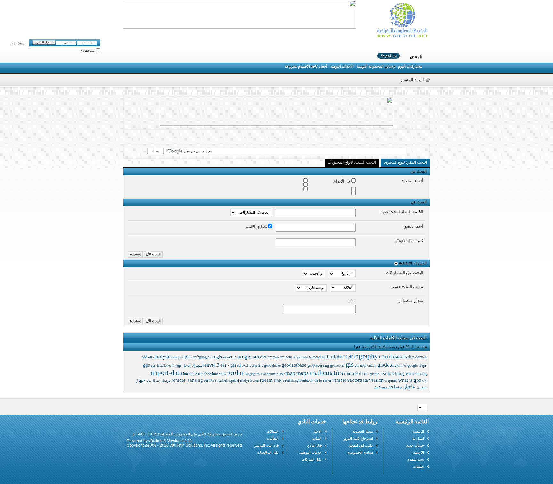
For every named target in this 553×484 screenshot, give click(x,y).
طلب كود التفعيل (360, 445)
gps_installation (161, 365)
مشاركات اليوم (410, 66)
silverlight (221, 380)
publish (374, 374)
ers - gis (228, 365)
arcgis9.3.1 (229, 357)
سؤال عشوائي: (410, 300)
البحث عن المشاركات (404, 272)
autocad (315, 357)
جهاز (140, 380)
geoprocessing (318, 365)
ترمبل (166, 380)
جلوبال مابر (153, 380)
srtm (256, 380)
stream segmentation (298, 380)
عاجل (409, 386)
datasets (398, 356)
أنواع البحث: (412, 180)
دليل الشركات (312, 459)
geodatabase (294, 365)
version (376, 380)
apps (187, 356)
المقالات (273, 431)
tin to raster (322, 380)
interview (219, 373)
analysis (162, 356)
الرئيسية (418, 431)
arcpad (297, 357)
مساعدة (18, 43)
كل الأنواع (342, 181)
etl (239, 365)
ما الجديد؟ (389, 55)
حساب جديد (415, 445)
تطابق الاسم (256, 226)
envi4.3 (212, 365)
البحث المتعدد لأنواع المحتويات (352, 162)
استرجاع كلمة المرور (358, 438)
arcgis (216, 356)
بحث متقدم (415, 459)
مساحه (395, 386)
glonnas (400, 365)
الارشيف (418, 452)
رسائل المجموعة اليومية (376, 66)
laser (282, 374)
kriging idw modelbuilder (262, 374)
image (176, 365)
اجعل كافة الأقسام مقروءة (306, 66)
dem (411, 357)
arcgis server (252, 356)
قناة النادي (314, 445)
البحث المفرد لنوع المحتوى (405, 162)
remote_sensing (187, 380)
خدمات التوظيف (310, 452)
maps (302, 373)
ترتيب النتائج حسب (406, 286)
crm (383, 356)
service (209, 380)
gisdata (385, 365)
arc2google (201, 357)
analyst (176, 357)
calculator (333, 356)
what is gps (409, 380)
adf (150, 357)
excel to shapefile (252, 365)
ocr (366, 373)
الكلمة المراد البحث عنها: (401, 211)
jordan (236, 373)
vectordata (357, 380)
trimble (339, 380)
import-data (166, 373)
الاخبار (317, 431)
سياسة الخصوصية (360, 452)
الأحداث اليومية (342, 66)
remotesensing (416, 373)
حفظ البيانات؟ (88, 51)
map (290, 373)
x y (424, 380)
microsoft (353, 373)
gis (350, 364)
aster (305, 357)
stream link (271, 380)
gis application (365, 365)
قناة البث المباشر (266, 445)
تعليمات (418, 466)
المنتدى (416, 57)
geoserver (337, 365)
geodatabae (272, 365)
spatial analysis (240, 380)
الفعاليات (272, 438)
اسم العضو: (413, 226)
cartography (361, 356)
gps (146, 365)
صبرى (422, 387)
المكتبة (317, 438)
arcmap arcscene (280, 357)
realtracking (392, 373)
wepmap (391, 380)
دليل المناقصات (268, 452)
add (144, 357)
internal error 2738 (197, 373)
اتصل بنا (418, 438)
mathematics (326, 373)
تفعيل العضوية (362, 431)
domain (421, 357)
